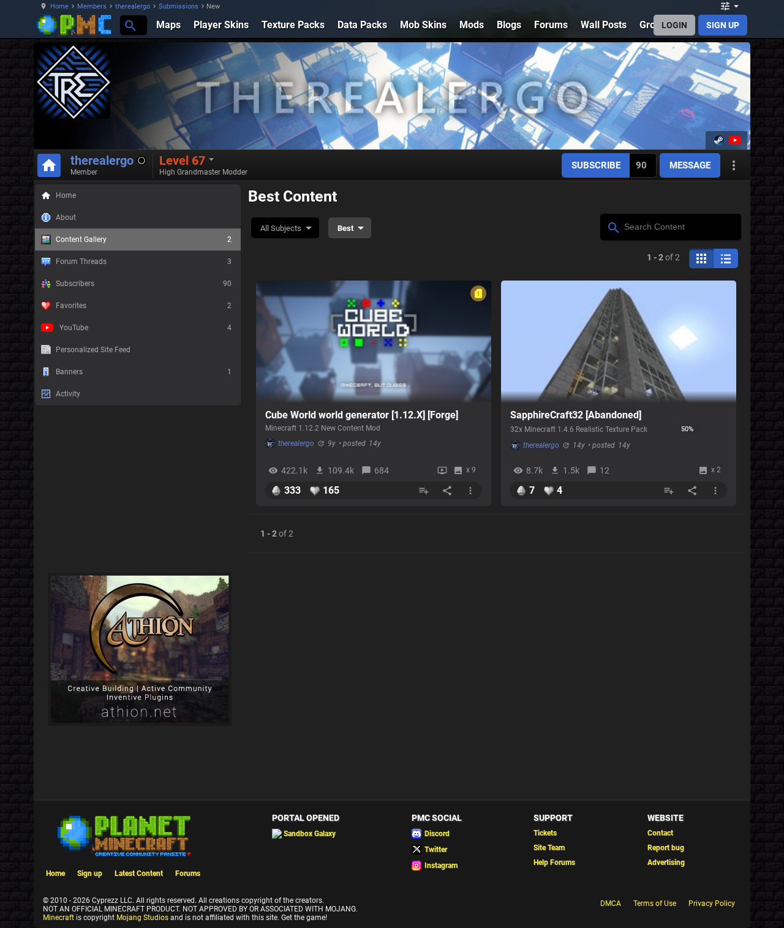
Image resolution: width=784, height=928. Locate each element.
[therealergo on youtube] (734, 140)
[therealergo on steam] (719, 140)
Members (92, 6)
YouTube (145, 327)
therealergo (132, 6)
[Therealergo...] (129, 25)
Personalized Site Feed (93, 349)
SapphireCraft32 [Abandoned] (575, 415)
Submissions (178, 6)
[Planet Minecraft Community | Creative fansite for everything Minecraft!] (123, 835)
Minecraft (58, 917)
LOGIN (674, 25)
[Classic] (726, 258)
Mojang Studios (142, 917)
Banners (144, 372)
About (66, 217)
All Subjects (280, 228)
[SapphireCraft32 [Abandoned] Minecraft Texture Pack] (618, 342)
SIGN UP (722, 25)
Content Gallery (144, 239)
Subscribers (144, 283)
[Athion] (140, 723)
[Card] (701, 258)
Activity (68, 394)
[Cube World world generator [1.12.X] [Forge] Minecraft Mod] (373, 342)
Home (59, 6)
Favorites (144, 305)
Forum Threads (144, 261)
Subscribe (595, 165)
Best (345, 228)
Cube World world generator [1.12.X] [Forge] (361, 415)
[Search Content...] (613, 226)
